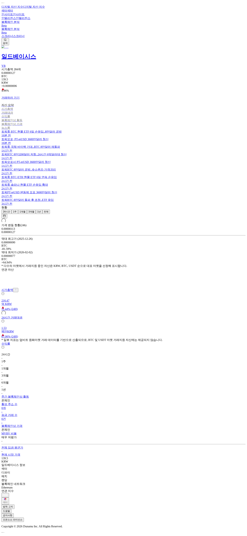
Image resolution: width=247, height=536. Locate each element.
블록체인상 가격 (11, 425)
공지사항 (7, 515)
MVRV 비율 (9, 433)
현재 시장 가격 (10, 454)
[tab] (123, 105)
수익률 (5, 343)
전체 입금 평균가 (12, 447)
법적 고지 (8, 506)
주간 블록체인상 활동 (15, 396)
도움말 (6, 511)
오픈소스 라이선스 (12, 519)
